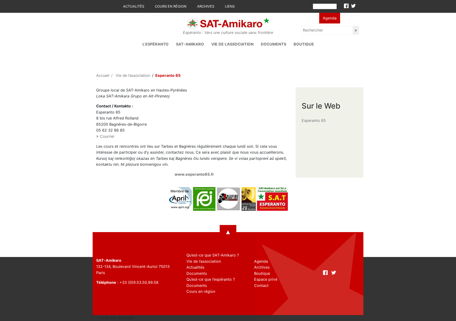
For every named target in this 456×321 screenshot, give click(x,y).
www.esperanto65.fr (194, 174)
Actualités (133, 6)
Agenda (330, 18)
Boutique (304, 44)
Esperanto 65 (314, 120)
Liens (230, 6)
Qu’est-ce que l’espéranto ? (210, 279)
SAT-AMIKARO (190, 44)
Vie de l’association (232, 44)
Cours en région (170, 6)
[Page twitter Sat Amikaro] (353, 6)
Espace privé (265, 279)
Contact (261, 285)
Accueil (102, 75)
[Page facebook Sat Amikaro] (346, 6)
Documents (273, 44)
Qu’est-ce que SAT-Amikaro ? (212, 255)
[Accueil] (228, 23)
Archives (205, 6)
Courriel (107, 136)
